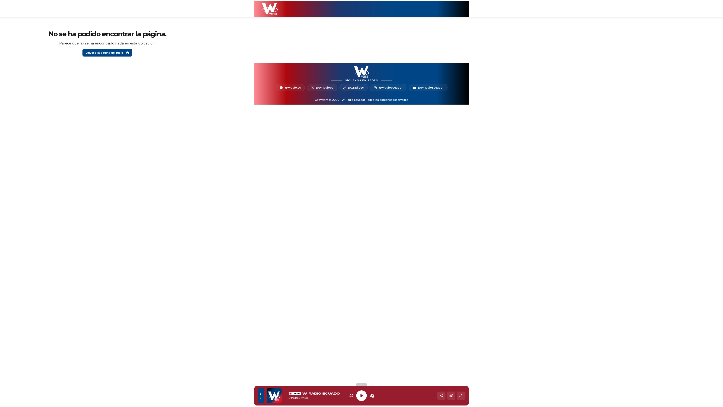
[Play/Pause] (361, 395)
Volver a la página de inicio (104, 52)
